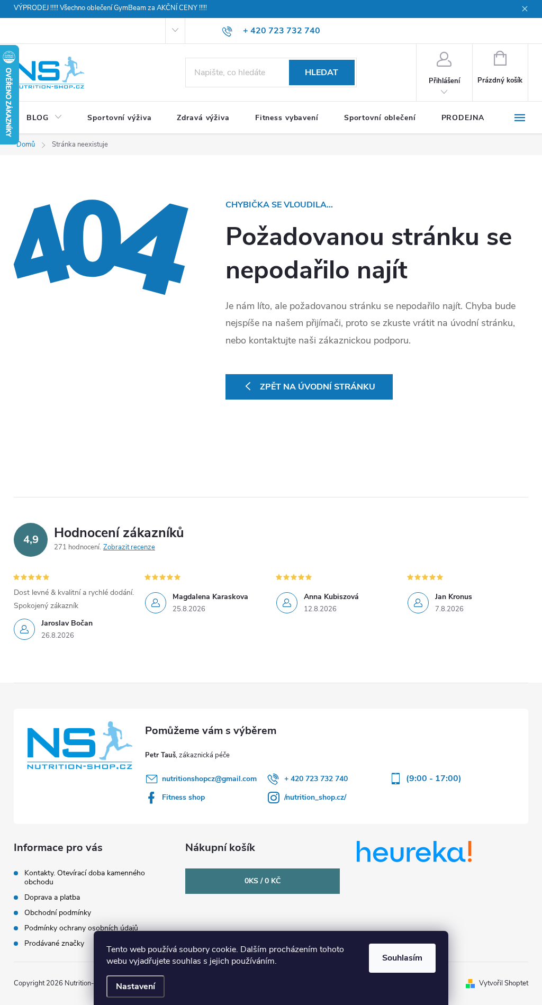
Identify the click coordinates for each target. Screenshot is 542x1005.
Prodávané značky (54, 943)
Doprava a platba (52, 897)
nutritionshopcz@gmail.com (209, 779)
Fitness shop (183, 797)
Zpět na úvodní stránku (317, 387)
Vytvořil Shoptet (503, 983)
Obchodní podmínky (57, 913)
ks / (263, 881)
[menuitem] (44, 118)
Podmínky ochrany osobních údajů (81, 928)
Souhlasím (402, 958)
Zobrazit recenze (129, 547)
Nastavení (135, 986)
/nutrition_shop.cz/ (315, 797)
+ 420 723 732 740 (316, 779)
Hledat (321, 72)
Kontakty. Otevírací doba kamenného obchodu (84, 877)
